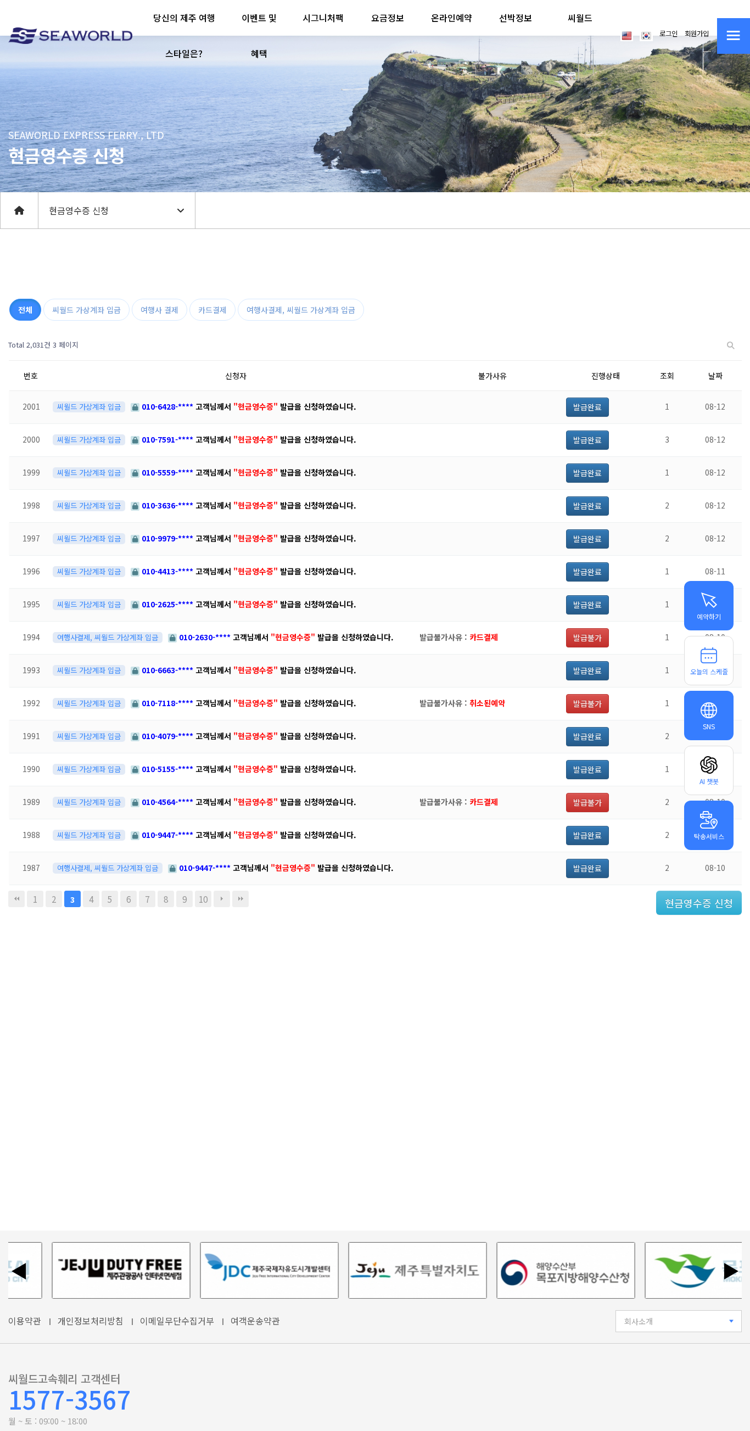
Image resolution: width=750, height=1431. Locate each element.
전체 (25, 309)
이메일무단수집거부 (177, 1320)
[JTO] (95, 1270)
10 (203, 899)
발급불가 (587, 637)
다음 (222, 899)
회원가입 (697, 33)
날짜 (715, 375)
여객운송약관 (255, 1320)
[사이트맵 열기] (733, 36)
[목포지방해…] (539, 1270)
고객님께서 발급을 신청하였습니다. (249, 406)
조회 (667, 375)
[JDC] (243, 1270)
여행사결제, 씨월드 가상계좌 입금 (301, 309)
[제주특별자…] (391, 1270)
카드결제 (212, 309)
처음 (16, 899)
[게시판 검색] (731, 345)
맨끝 (240, 899)
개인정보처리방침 (91, 1320)
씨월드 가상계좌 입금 (86, 309)
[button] (184, 35)
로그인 (668, 33)
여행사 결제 (159, 309)
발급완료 (587, 406)
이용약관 (24, 1320)
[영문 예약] (626, 35)
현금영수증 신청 (699, 903)
